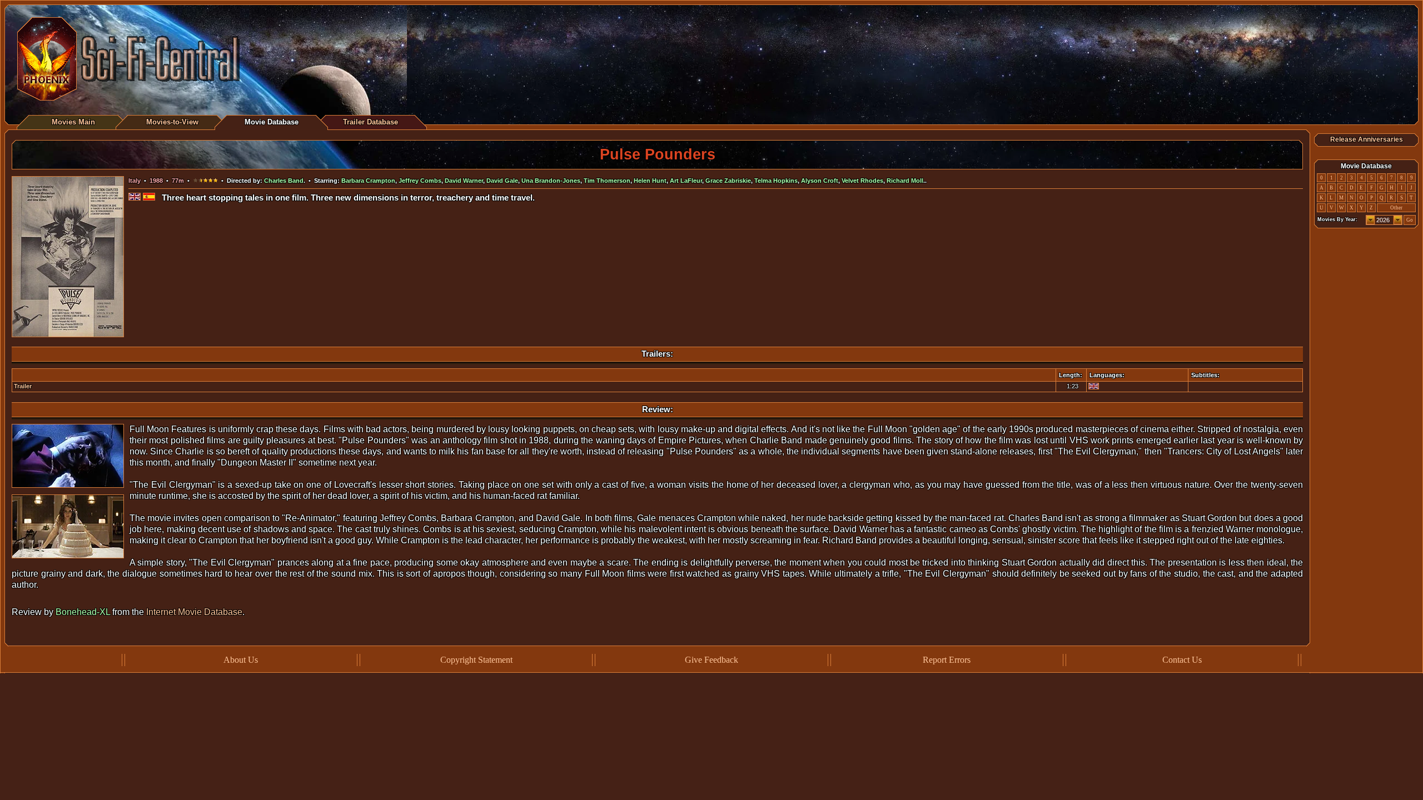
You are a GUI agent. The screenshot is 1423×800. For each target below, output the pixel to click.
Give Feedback (711, 659)
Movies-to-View (172, 122)
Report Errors (947, 659)
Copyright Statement (476, 659)
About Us (240, 659)
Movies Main (73, 122)
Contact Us (1182, 659)
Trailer (23, 386)
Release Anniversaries (1366, 139)
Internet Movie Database (194, 612)
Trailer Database (370, 122)
